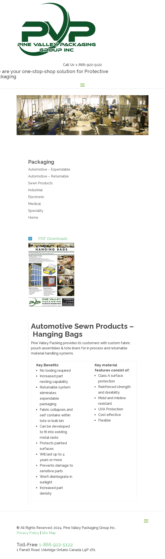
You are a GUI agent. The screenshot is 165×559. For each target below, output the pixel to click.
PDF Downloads (52, 238)
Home (33, 217)
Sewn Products (40, 183)
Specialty (35, 211)
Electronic (36, 197)
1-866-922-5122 (56, 544)
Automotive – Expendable (49, 169)
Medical (34, 204)
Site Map (48, 533)
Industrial (35, 190)
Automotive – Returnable (48, 176)
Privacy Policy (28, 533)
